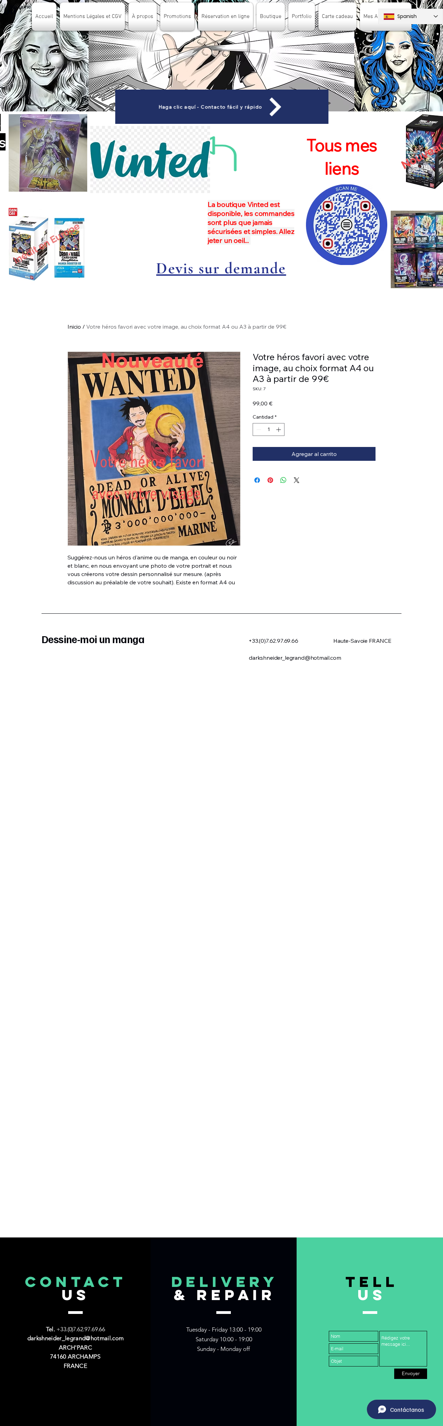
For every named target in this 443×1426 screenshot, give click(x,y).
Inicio (74, 326)
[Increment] (279, 429)
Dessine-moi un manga (93, 639)
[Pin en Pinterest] (270, 480)
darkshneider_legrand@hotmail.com (75, 1338)
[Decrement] (258, 429)
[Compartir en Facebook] (257, 480)
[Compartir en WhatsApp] (283, 480)
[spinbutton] (268, 429)
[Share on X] (296, 480)
